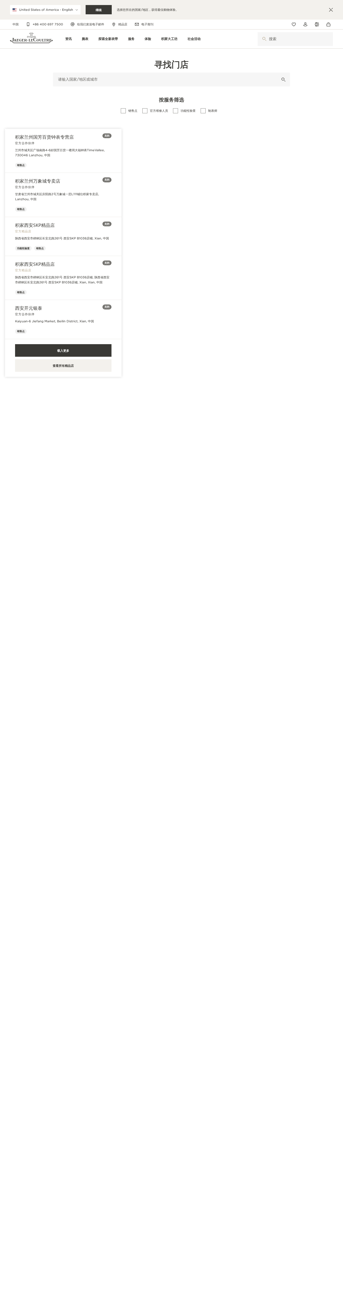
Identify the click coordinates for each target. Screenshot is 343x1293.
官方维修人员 (159, 111)
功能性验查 (188, 111)
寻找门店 (171, 64)
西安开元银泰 (28, 308)
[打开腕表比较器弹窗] (317, 24)
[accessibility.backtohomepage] (31, 39)
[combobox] (295, 39)
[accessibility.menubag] (329, 24)
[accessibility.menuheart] (294, 24)
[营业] (283, 79)
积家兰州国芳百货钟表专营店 (44, 137)
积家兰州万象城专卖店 (37, 181)
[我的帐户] (305, 24)
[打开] (264, 39)
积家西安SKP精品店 (35, 225)
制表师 (212, 111)
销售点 (132, 111)
